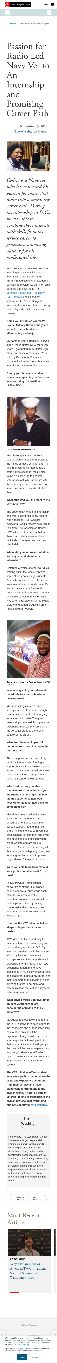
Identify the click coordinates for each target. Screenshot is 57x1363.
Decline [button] (35, 1357)
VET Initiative (39, 1105)
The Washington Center (31, 131)
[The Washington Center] (18, 4)
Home (13, 24)
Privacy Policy (23, 1344)
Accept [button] (22, 1357)
